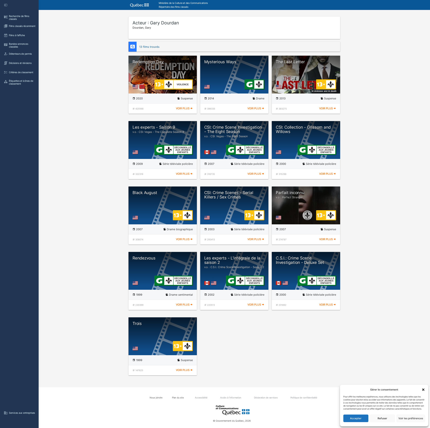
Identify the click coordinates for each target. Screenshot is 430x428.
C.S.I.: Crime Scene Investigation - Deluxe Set (300, 260)
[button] (423, 389)
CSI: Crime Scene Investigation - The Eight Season (233, 131)
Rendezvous (144, 258)
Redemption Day (148, 61)
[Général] (249, 84)
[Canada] (207, 152)
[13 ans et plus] (159, 84)
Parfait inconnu (290, 194)
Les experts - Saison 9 (158, 129)
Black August (145, 192)
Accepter (355, 418)
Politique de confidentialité (303, 397)
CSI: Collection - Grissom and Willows (303, 129)
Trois (137, 323)
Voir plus (183, 108)
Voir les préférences (410, 418)
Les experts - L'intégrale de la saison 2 (234, 262)
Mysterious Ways (220, 61)
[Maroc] (142, 86)
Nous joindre (156, 397)
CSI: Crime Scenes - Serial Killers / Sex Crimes (228, 194)
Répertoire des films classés (173, 6)
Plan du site (178, 397)
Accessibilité (201, 397)
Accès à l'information (230, 397)
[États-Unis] (136, 86)
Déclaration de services (265, 397)
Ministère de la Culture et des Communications (183, 3)
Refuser (382, 418)
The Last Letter (290, 61)
